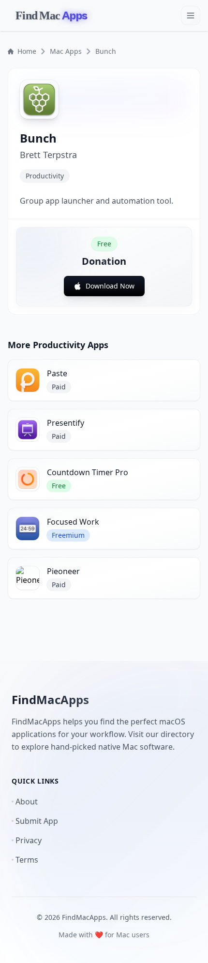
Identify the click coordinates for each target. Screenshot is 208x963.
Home (26, 51)
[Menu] (190, 15)
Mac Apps (66, 51)
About (26, 801)
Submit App (36, 821)
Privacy (28, 840)
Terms (26, 859)
